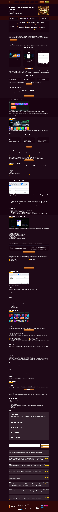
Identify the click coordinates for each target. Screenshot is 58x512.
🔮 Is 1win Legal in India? (29, 29)
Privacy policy (19, 506)
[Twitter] (42, 507)
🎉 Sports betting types (34, 27)
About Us (19, 504)
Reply (9, 479)
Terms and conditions (20, 505)
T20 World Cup (27, 504)
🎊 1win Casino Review (42, 27)
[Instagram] (45, 505)
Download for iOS (29, 267)
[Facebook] (42, 505)
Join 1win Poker (29, 389)
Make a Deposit (29, 160)
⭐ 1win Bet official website (21, 22)
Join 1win (13, 39)
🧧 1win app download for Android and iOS (23, 27)
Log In (29, 84)
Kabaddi (37, 507)
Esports (26, 505)
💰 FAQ (42, 29)
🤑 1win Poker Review (20, 29)
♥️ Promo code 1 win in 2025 (40, 22)
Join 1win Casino (29, 330)
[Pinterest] (47, 505)
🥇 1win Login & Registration (30, 22)
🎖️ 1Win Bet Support (36, 29)
